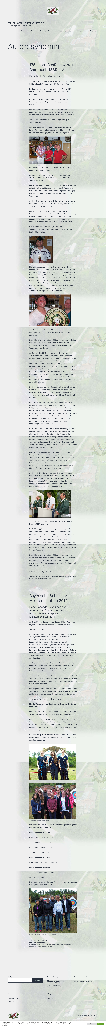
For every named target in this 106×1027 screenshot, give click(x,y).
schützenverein (36, 578)
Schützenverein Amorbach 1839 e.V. (26, 23)
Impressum (94, 31)
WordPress (94, 1015)
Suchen (10, 977)
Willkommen (24, 31)
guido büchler (67, 576)
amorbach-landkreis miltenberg (54, 944)
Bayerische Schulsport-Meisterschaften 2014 (54, 986)
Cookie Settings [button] (92, 1023)
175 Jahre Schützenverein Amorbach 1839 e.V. (55, 982)
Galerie (71, 31)
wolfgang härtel (46, 578)
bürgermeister (58, 576)
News (33, 31)
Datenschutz (83, 31)
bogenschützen (68, 944)
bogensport (32, 946)
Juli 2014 (11, 1001)
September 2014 (13, 998)
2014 (43, 944)
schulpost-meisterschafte (44, 946)
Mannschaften (45, 31)
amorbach (51, 576)
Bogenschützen (61, 31)
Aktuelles (42, 574)
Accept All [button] (100, 1023)
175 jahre (44, 576)
